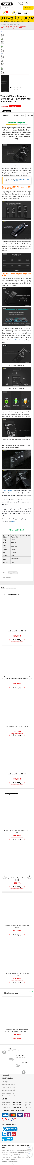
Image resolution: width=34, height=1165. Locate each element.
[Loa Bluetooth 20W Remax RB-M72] (17, 708)
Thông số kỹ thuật (18, 115)
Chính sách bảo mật (8, 1093)
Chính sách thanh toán (8, 1096)
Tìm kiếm (29, 8)
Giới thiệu (6, 115)
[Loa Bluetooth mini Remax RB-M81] (17, 660)
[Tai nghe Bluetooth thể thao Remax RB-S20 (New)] (17, 812)
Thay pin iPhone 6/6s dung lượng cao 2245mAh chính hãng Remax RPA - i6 (17, 1031)
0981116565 (17, 1102)
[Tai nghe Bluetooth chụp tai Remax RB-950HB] (17, 908)
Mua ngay (17, 639)
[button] (4, 676)
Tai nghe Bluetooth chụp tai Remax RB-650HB (17, 879)
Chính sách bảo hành (8, 1087)
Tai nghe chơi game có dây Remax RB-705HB (17, 974)
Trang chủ (3, 24)
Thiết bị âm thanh (11, 793)
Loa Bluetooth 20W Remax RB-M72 (17, 726)
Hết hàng (17, 1038)
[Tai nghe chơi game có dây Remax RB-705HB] (17, 955)
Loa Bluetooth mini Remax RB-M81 (17, 678)
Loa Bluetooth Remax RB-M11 (17, 774)
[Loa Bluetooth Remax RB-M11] (17, 756)
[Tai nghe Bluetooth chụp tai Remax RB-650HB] (17, 860)
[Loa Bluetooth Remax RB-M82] (17, 613)
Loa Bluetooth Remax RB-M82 (17, 631)
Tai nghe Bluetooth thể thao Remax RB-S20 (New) (17, 831)
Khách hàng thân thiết (8, 1090)
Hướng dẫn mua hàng (8, 1084)
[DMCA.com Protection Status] (17, 1139)
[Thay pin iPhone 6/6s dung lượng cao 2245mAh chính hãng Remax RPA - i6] (17, 1012)
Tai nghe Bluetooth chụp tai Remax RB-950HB (17, 927)
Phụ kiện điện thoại (14, 24)
